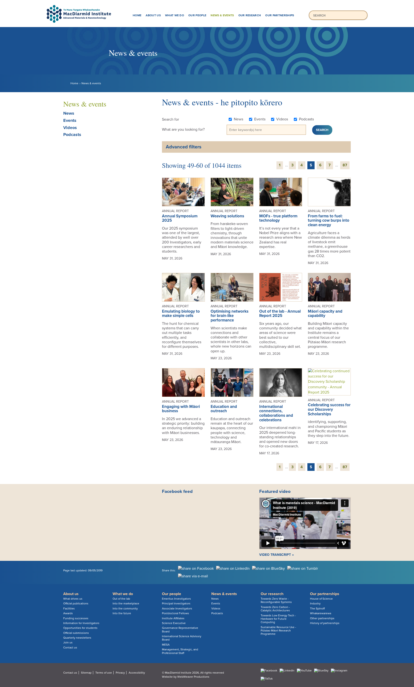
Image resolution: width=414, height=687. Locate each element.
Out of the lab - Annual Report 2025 (280, 313)
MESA (166, 644)
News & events (222, 15)
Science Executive (174, 623)
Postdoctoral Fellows (175, 613)
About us (153, 15)
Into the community (125, 608)
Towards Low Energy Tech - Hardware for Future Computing (278, 619)
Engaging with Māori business (181, 409)
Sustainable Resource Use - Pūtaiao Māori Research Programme (278, 630)
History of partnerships (324, 623)
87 (345, 165)
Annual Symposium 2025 (179, 218)
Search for (170, 119)
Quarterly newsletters (77, 637)
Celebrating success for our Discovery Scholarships (329, 409)
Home (137, 15)
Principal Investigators (176, 603)
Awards (68, 613)
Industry (315, 603)
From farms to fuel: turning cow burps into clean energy (328, 220)
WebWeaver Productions (193, 676)
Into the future (122, 613)
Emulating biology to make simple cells (181, 313)
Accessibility (137, 672)
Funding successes (75, 618)
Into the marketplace (126, 603)
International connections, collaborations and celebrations (276, 413)
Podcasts (72, 134)
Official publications (75, 603)
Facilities (69, 608)
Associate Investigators (177, 608)
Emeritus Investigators (176, 598)
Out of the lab (121, 598)
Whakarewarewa (320, 613)
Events (69, 120)
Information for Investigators (81, 623)
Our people (197, 15)
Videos (70, 127)
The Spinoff (317, 608)
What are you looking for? (183, 129)
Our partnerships (279, 15)
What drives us (72, 598)
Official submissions (76, 633)
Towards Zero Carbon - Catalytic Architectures (275, 608)
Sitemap (86, 672)
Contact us (70, 647)
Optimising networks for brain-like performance (229, 316)
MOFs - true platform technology (278, 218)
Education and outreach (224, 409)
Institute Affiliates (173, 618)
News (68, 113)
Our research (249, 15)
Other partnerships (322, 618)
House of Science (321, 598)
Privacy (120, 672)
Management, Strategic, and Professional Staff (180, 651)
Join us (68, 642)
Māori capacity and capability (325, 313)
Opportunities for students (80, 628)
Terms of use (103, 672)
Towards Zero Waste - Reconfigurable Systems (276, 600)
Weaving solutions (227, 216)
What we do (174, 15)
